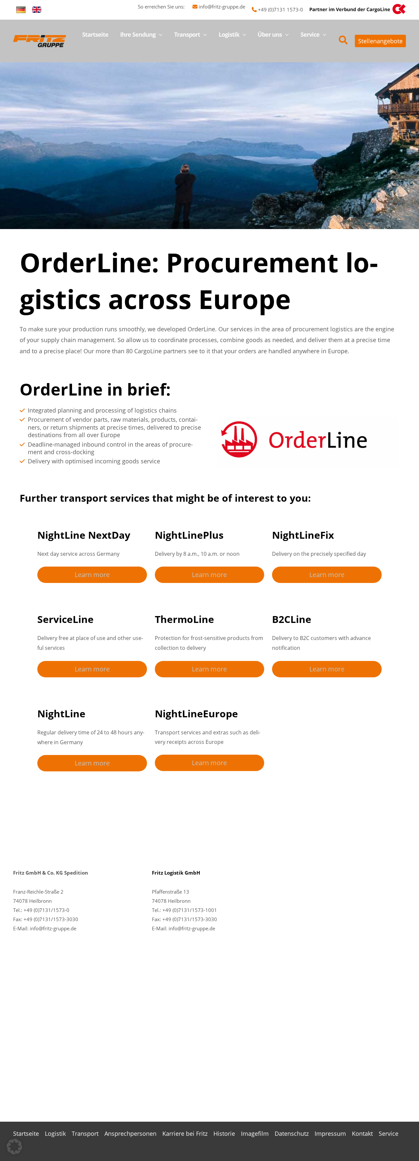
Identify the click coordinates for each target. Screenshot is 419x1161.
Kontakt (362, 1133)
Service (388, 1133)
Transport (85, 1133)
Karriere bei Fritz (185, 1133)
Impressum (330, 1133)
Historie (224, 1133)
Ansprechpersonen (130, 1133)
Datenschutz (292, 1133)
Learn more (92, 574)
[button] (158, 34)
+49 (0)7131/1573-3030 (51, 919)
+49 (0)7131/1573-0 (46, 910)
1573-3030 (204, 919)
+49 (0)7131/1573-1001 (189, 910)
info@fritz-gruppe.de (222, 6)
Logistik (55, 1133)
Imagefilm (255, 1133)
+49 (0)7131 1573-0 (280, 9)
